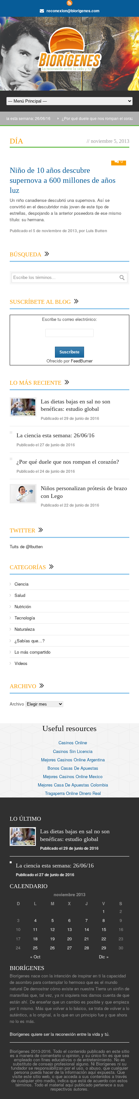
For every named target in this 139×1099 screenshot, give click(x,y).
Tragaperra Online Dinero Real (73, 793)
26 (52, 948)
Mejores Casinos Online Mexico (72, 776)
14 (86, 929)
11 (35, 929)
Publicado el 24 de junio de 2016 (45, 471)
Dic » (104, 957)
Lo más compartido (32, 652)
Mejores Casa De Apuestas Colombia (73, 785)
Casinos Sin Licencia (72, 751)
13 (69, 929)
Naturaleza (25, 629)
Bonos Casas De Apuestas (73, 768)
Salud (20, 595)
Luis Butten (96, 230)
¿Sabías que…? (30, 641)
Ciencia (21, 584)
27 (69, 948)
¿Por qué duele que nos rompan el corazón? (94, 118)
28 (86, 948)
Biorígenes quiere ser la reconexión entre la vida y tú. (60, 1034)
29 (104, 948)
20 (69, 939)
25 (35, 948)
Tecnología (25, 618)
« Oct (35, 957)
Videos (21, 663)
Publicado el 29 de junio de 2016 (70, 418)
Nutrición (23, 606)
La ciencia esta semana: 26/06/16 (55, 435)
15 (104, 929)
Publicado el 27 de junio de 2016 (45, 445)
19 (52, 939)
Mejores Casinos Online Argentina (73, 760)
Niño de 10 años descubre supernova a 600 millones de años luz (62, 180)
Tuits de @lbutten (26, 546)
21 (86, 939)
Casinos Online (73, 742)
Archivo (17, 704)
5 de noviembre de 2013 (55, 230)
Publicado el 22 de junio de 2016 (70, 505)
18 (35, 939)
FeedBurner (81, 361)
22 (104, 939)
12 (52, 929)
